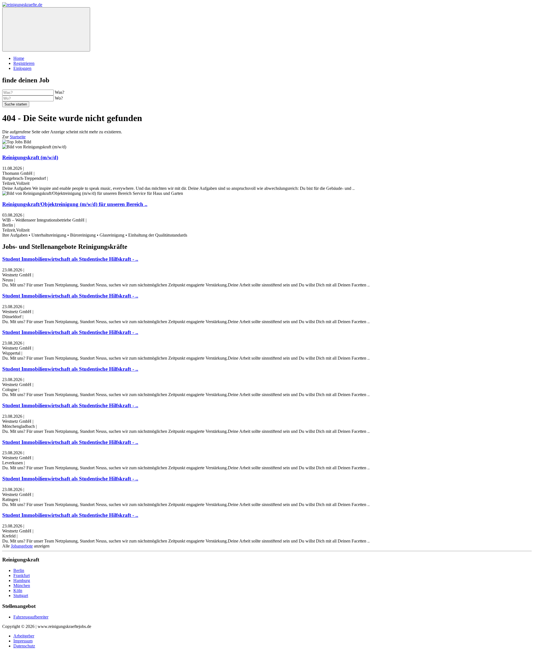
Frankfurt (21, 575)
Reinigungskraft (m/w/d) (30, 157)
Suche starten (15, 104)
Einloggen (22, 68)
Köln (17, 590)
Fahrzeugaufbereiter (30, 617)
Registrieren (23, 63)
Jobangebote (22, 546)
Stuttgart (20, 595)
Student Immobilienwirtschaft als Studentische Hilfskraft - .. (70, 259)
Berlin (18, 570)
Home (18, 58)
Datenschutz (24, 646)
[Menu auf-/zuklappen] (46, 29)
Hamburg (21, 580)
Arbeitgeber (23, 636)
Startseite (18, 136)
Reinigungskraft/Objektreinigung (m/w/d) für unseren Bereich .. (74, 204)
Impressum (23, 641)
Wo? (59, 98)
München (21, 585)
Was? (59, 92)
